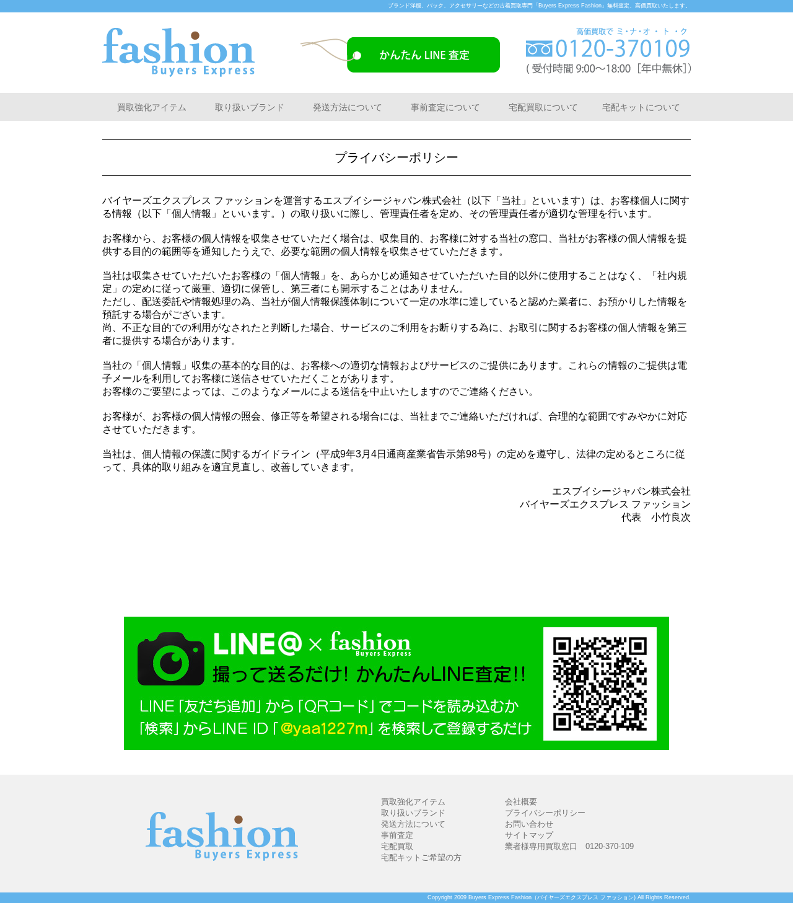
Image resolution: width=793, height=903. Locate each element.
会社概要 (521, 801)
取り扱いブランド (249, 107)
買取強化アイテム (151, 107)
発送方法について (347, 107)
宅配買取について (543, 107)
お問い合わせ (529, 824)
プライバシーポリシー (545, 812)
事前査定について (445, 107)
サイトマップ (529, 835)
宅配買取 (397, 846)
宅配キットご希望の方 (421, 857)
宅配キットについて (641, 107)
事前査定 (397, 835)
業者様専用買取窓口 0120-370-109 (569, 846)
